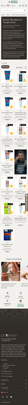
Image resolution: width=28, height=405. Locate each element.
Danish (5, 392)
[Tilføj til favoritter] (3, 72)
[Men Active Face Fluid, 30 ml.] (7, 182)
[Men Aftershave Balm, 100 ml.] (7, 76)
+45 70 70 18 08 (7, 373)
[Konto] (20, 6)
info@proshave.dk (7, 371)
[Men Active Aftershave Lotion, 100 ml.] (20, 129)
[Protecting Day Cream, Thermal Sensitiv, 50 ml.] (20, 103)
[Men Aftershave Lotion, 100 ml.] (20, 76)
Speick (8, 14)
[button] (26, 202)
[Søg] (25, 10)
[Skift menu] (2, 6)
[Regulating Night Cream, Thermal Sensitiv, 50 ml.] (20, 208)
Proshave (7, 402)
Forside (3, 14)
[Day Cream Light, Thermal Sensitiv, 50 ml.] (7, 129)
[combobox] (14, 10)
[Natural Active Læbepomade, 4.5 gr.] (7, 208)
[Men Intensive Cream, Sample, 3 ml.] (7, 235)
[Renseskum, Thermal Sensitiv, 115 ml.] (20, 182)
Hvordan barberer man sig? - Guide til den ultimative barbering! (9, 285)
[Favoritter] (23, 5)
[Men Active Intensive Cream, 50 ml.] (7, 155)
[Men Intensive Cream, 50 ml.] (7, 103)
